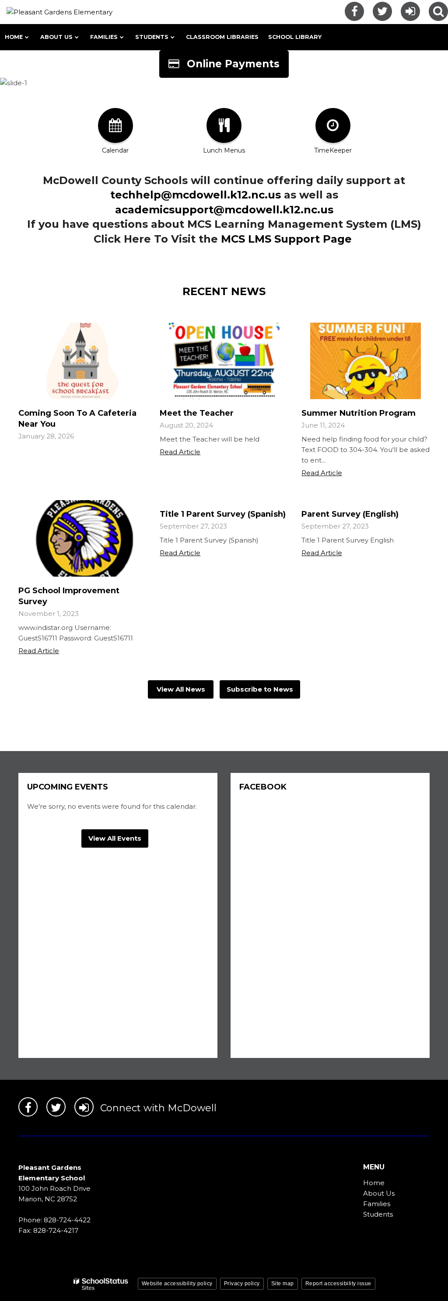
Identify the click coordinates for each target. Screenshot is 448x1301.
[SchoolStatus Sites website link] (101, 1284)
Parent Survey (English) (350, 514)
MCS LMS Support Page (286, 239)
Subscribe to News (260, 689)
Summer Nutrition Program (358, 413)
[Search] (438, 11)
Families (376, 1204)
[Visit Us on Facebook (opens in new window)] (354, 11)
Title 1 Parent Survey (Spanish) (223, 514)
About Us (379, 1193)
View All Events (114, 838)
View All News (181, 689)
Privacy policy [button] (242, 1283)
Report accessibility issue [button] (338, 1283)
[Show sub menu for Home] (27, 37)
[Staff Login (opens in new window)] (410, 11)
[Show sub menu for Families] (122, 37)
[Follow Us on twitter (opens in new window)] (382, 11)
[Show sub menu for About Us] (77, 37)
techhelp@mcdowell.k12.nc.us (195, 194)
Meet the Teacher (197, 413)
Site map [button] (282, 1283)
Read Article (180, 452)
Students (378, 1214)
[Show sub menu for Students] (173, 37)
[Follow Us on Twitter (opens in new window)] (56, 1107)
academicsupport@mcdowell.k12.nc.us (224, 209)
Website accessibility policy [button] (177, 1283)
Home (374, 1183)
